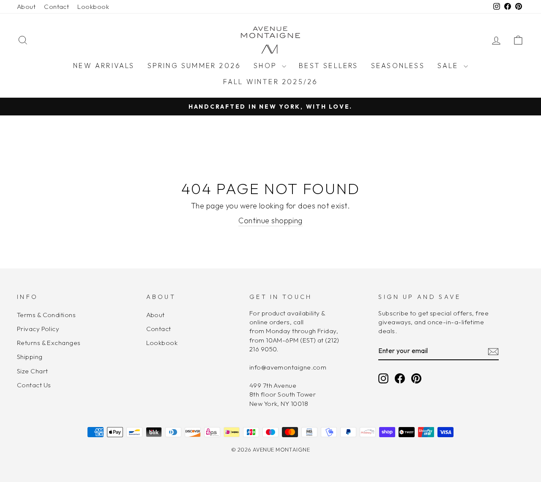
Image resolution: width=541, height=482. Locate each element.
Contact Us (34, 385)
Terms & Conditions (46, 315)
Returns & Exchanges (49, 343)
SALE (449, 65)
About (26, 7)
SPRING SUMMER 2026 (194, 65)
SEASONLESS (398, 65)
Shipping (30, 357)
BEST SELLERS (328, 65)
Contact (56, 7)
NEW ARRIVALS (103, 65)
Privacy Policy (38, 329)
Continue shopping (270, 220)
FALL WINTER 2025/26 (270, 81)
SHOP (267, 65)
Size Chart (32, 371)
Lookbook (93, 7)
